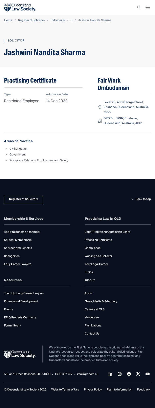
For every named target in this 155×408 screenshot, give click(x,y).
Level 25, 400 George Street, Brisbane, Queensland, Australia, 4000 (126, 107)
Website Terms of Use (65, 389)
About (89, 293)
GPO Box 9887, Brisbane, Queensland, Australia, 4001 (123, 121)
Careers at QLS (95, 309)
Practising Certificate (98, 240)
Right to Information (119, 389)
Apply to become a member (22, 232)
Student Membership (18, 240)
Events (8, 309)
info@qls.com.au (87, 374)
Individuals (58, 20)
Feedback (143, 389)
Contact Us (92, 333)
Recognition (12, 256)
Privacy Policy (93, 389)
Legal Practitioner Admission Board (107, 232)
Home (8, 20)
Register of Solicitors (31, 20)
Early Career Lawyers (17, 264)
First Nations (93, 325)
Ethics (89, 272)
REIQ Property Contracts (20, 317)
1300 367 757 (64, 374)
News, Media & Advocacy (101, 301)
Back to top (143, 199)
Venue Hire (92, 317)
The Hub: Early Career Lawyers (24, 293)
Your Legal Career (96, 264)
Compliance (93, 248)
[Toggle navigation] (148, 7)
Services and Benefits (18, 248)
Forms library (12, 325)
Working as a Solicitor (98, 256)
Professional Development (21, 301)
